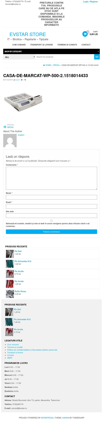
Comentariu (12, 164)
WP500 (10, 126)
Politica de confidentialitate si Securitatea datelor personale (32, 349)
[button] (51, 51)
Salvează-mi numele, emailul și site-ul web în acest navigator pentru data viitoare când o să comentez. (47, 224)
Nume (9, 193)
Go (96, 56)
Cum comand (19, 44)
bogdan (17, 80)
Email (9, 202)
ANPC (9, 357)
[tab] (51, 51)
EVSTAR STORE (28, 34)
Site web (10, 211)
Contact (86, 44)
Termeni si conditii (67, 44)
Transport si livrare (41, 44)
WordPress (47, 417)
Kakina (65, 417)
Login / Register (90, 1)
